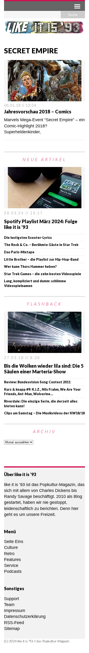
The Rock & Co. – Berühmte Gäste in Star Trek (41, 245)
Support (11, 598)
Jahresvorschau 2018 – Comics (37, 111)
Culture (11, 547)
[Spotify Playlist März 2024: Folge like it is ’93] (44, 205)
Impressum (14, 610)
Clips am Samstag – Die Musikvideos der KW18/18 (44, 413)
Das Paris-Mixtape (19, 252)
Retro (9, 553)
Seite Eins (13, 541)
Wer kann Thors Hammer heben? (30, 266)
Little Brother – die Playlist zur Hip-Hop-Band (41, 259)
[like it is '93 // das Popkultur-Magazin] (44, 30)
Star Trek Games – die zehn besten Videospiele (42, 274)
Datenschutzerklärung (25, 616)
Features (12, 559)
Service (11, 565)
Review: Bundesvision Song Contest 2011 (37, 382)
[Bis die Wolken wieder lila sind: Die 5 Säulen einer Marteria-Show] (44, 349)
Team (9, 604)
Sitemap (12, 628)
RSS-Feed (14, 622)
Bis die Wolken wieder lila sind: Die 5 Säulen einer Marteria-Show (44, 368)
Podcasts (13, 571)
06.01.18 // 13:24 (20, 105)
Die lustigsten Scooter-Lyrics (28, 238)
